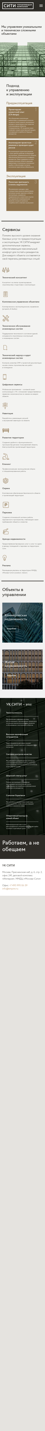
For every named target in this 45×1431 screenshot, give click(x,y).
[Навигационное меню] (41, 6)
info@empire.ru (10, 889)
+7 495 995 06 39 (18, 885)
